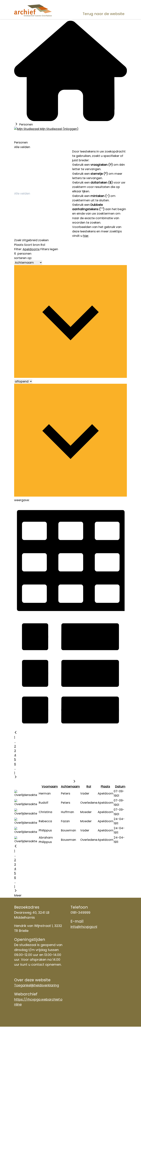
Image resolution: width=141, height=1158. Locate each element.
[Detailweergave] (70, 728)
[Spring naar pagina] (74, 782)
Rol (43, 245)
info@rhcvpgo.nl (83, 926)
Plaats (18, 245)
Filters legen (49, 249)
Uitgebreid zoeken (35, 240)
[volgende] (15, 777)
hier (85, 236)
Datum (120, 786)
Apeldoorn (30, 249)
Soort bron (32, 245)
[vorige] (15, 733)
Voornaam (50, 786)
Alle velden (22, 147)
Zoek (17, 240)
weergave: (21, 500)
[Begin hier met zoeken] (70, 120)
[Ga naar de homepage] (33, 10)
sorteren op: (23, 258)
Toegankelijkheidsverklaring (36, 985)
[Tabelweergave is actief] (70, 614)
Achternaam (70, 786)
